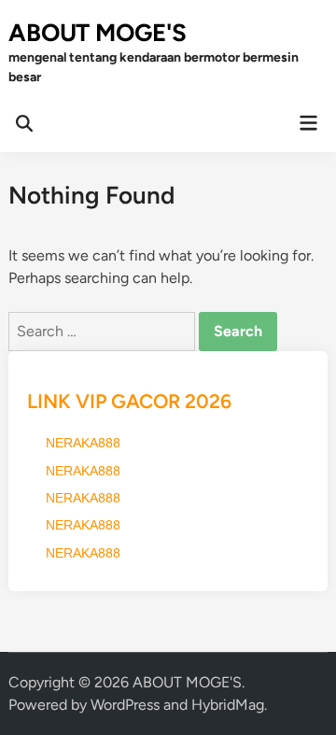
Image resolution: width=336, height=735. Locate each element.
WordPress (125, 705)
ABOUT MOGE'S (97, 33)
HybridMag (227, 705)
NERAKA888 (83, 442)
